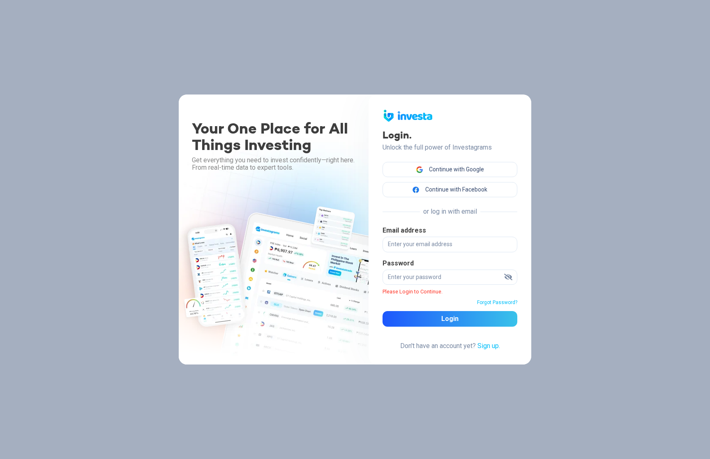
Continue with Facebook (455, 189)
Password (398, 263)
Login (450, 319)
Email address (404, 230)
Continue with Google (456, 169)
